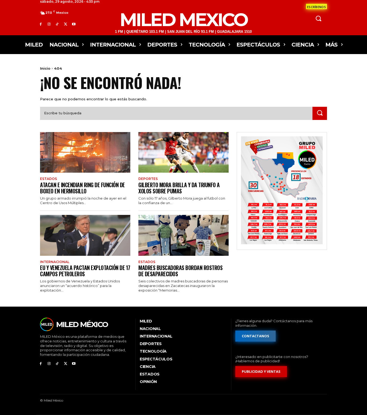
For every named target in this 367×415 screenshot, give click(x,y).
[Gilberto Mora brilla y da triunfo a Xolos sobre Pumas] (183, 152)
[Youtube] (74, 24)
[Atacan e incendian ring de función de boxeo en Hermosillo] (85, 152)
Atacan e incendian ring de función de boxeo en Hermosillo (82, 188)
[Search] (319, 113)
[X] (65, 24)
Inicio (45, 68)
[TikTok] (57, 24)
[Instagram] (49, 24)
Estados (48, 179)
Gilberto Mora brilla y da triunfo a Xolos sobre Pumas (179, 188)
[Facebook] (41, 24)
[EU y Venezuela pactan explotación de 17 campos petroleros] (85, 235)
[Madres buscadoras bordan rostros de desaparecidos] (183, 235)
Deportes (148, 179)
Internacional (54, 262)
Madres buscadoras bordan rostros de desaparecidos (180, 271)
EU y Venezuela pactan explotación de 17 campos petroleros (85, 271)
